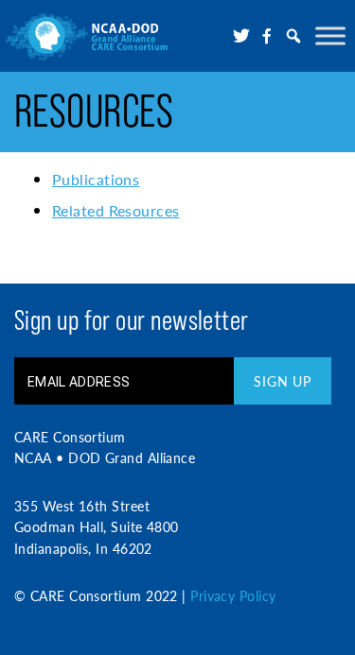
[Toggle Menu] (330, 35)
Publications (95, 179)
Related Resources (116, 210)
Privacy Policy (232, 595)
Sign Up (282, 380)
